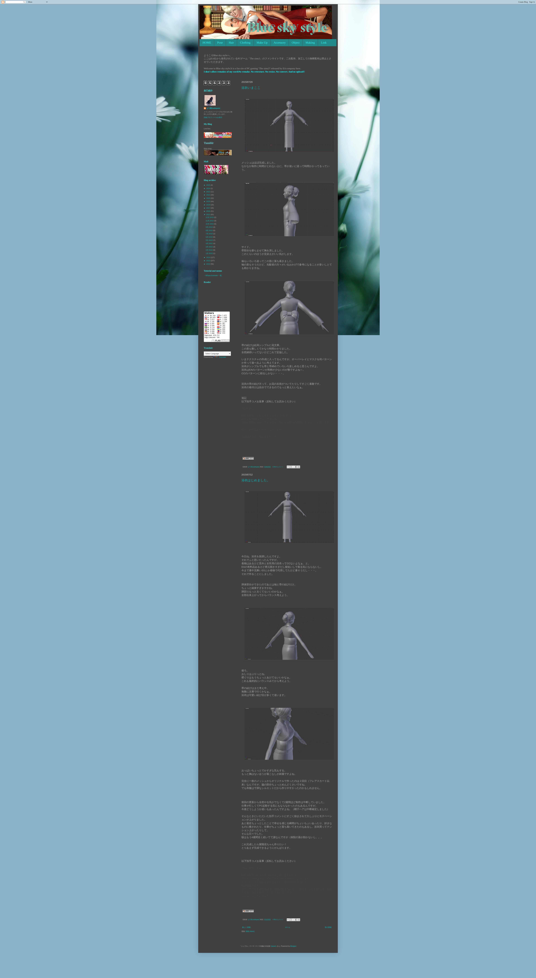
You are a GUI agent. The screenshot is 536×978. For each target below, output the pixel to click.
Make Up (262, 42)
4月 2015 (209, 243)
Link (324, 42)
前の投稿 (328, 927)
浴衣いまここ (250, 88)
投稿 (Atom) (250, 931)
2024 (208, 188)
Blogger (293, 946)
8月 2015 (209, 231)
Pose (220, 42)
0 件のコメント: (278, 467)
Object (296, 42)
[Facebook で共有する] (296, 467)
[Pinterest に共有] (298, 467)
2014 (208, 257)
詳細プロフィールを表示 (213, 117)
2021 (208, 195)
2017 (208, 208)
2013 (208, 261)
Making (310, 42)
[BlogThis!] (290, 467)
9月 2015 (209, 227)
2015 (208, 215)
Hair (231, 42)
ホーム (287, 927)
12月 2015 (210, 217)
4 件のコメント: (278, 919)
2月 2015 (209, 250)
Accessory (280, 42)
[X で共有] (293, 467)
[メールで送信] (288, 467)
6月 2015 (209, 237)
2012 (208, 264)
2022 (208, 192)
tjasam (273, 946)
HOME (207, 42)
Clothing (245, 42)
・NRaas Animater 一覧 (213, 275)
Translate (222, 357)
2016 (208, 211)
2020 (208, 198)
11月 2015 (210, 221)
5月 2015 (209, 240)
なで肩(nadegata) (213, 108)
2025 (208, 185)
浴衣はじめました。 (255, 480)
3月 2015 (209, 247)
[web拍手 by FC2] (248, 460)
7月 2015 (209, 234)
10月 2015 (210, 224)
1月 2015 (209, 253)
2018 (208, 205)
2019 (208, 201)
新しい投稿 (246, 927)
